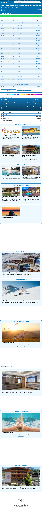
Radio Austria (34, 0)
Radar (17, 7)
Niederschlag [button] (8, 90)
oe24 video (9, 0)
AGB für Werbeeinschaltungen (21, 504)
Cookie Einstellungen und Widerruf (21, 506)
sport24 (16, 0)
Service (30, 5)
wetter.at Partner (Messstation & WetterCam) (21, 505)
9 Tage (13, 7)
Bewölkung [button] (24, 90)
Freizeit (22, 5)
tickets (31, 0)
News (20, 5)
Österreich (12, 0)
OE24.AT (7, 5)
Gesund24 (22, 0)
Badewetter (38, 5)
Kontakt (21, 496)
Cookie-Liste (21, 500)
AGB (21, 501)
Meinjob (25, 0)
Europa (16, 5)
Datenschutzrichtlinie (21, 499)
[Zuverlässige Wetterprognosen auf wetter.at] (6, 2)
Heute (2, 7)
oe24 (6, 0)
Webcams (27, 5)
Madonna (19, 0)
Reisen (28, 0)
